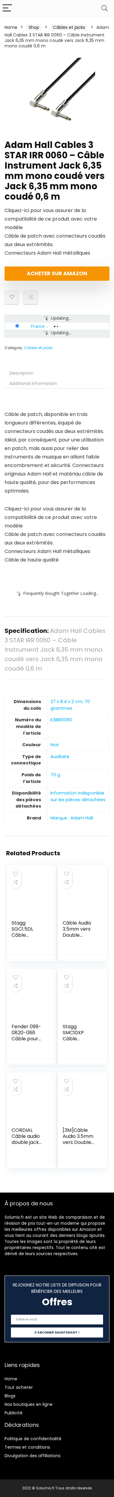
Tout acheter (19, 1387)
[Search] (104, 8)
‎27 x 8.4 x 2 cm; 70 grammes (70, 705)
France (38, 326)
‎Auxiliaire (59, 757)
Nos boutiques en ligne (29, 1404)
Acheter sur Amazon (57, 273)
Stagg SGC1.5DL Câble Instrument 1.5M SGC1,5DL (28, 935)
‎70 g (55, 775)
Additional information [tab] (33, 383)
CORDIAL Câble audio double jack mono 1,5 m (26, 1139)
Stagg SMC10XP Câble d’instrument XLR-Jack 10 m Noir (80, 1041)
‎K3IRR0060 (61, 720)
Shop (34, 27)
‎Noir (54, 745)
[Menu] (7, 8)
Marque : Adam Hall (71, 818)
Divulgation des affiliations (32, 1456)
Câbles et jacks (69, 27)
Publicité (13, 1413)
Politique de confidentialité (33, 1439)
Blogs (10, 1396)
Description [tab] (21, 373)
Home (11, 27)
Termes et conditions (27, 1447)
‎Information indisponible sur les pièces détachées (77, 796)
